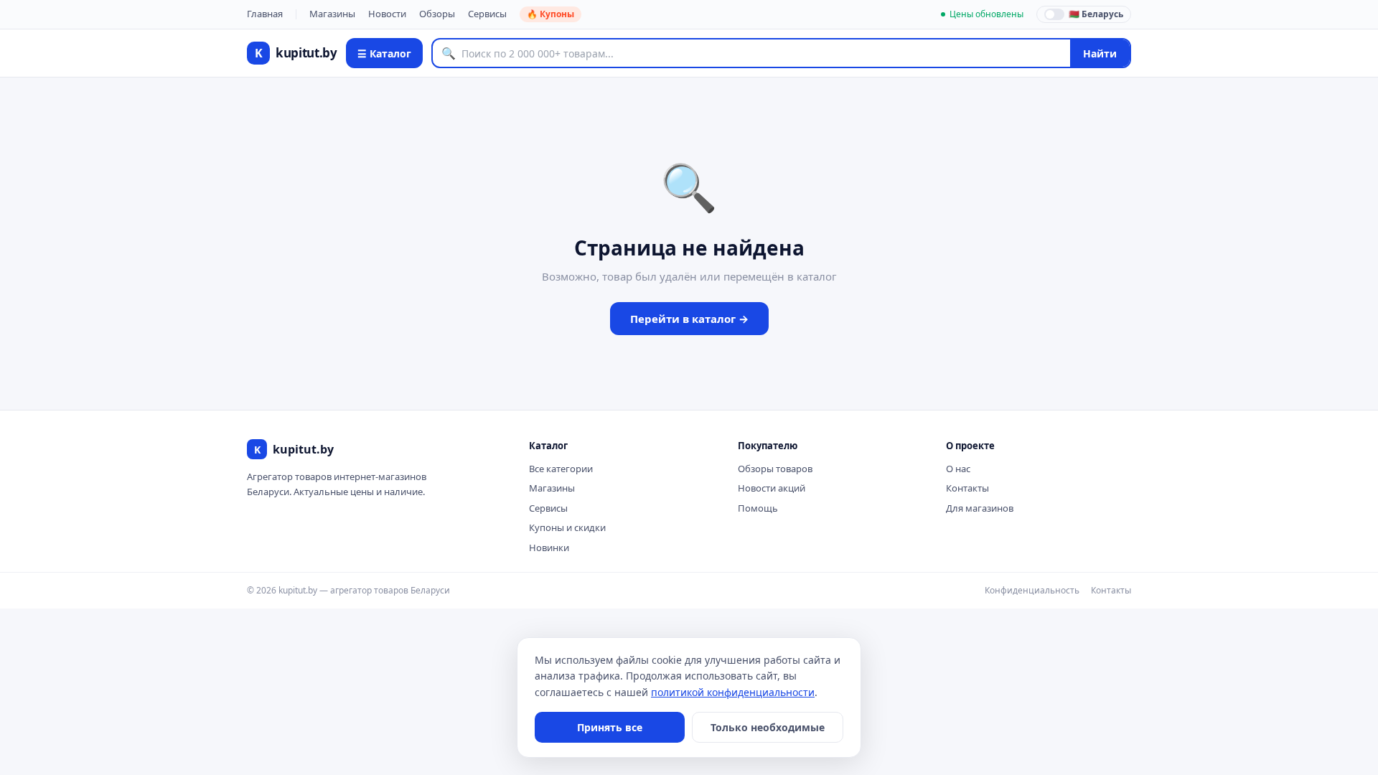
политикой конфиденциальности (733, 692)
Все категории (561, 468)
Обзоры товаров (775, 468)
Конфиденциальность (1032, 590)
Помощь (758, 508)
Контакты (967, 488)
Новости (387, 13)
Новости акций (771, 488)
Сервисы (487, 13)
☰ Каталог (384, 53)
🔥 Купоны (550, 14)
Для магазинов (979, 508)
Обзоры (437, 13)
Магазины (332, 13)
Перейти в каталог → (689, 318)
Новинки (549, 547)
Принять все (609, 727)
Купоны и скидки (567, 527)
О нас (958, 468)
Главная (265, 13)
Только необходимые (768, 727)
